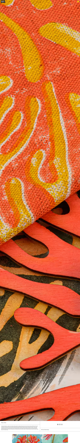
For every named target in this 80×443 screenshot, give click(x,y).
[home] (3, 1)
